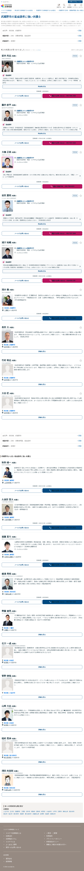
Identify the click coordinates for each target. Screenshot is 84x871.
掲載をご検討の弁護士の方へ (56, 844)
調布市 (38, 811)
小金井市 (12, 693)
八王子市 (6, 811)
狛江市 (10, 814)
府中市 (28, 811)
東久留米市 (13, 755)
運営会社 (9, 858)
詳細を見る (42, 351)
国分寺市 (71, 811)
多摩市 (42, 814)
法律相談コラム (11, 839)
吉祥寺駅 (7, 347)
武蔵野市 (20, 61)
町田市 (43, 811)
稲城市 (47, 814)
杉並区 (12, 660)
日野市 (60, 811)
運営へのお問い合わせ (13, 847)
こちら (38, 50)
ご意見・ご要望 (51, 833)
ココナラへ (6, 2)
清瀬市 (22, 814)
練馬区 (12, 480)
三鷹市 (12, 628)
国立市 (5, 814)
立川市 (12, 811)
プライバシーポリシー (54, 839)
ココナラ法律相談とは (13, 833)
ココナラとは (10, 842)
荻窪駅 (6, 662)
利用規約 (49, 836)
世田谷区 (13, 592)
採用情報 (9, 861)
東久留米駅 (7, 757)
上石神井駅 (8, 482)
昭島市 (33, 811)
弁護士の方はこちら (75, 1)
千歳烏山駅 (8, 594)
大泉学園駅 (8, 520)
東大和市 (16, 814)
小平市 (55, 811)
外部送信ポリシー (52, 842)
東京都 (6, 308)
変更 (79, 30)
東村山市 (65, 811)
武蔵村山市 (36, 814)
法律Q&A (9, 836)
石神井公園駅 (8, 557)
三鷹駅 (6, 310)
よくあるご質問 (11, 844)
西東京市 (53, 814)
